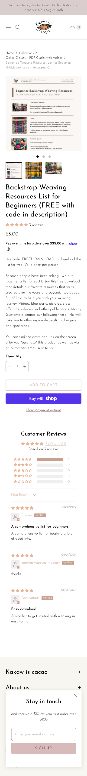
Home (10, 53)
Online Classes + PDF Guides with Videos (34, 58)
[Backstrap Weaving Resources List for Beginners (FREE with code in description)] (43, 113)
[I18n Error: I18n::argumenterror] (14, 170)
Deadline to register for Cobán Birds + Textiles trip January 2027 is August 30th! (43, 7)
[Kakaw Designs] (43, 27)
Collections (26, 53)
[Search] (17, 27)
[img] (22, 508)
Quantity (14, 356)
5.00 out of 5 (55, 444)
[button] (17, 225)
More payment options (43, 410)
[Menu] (8, 27)
